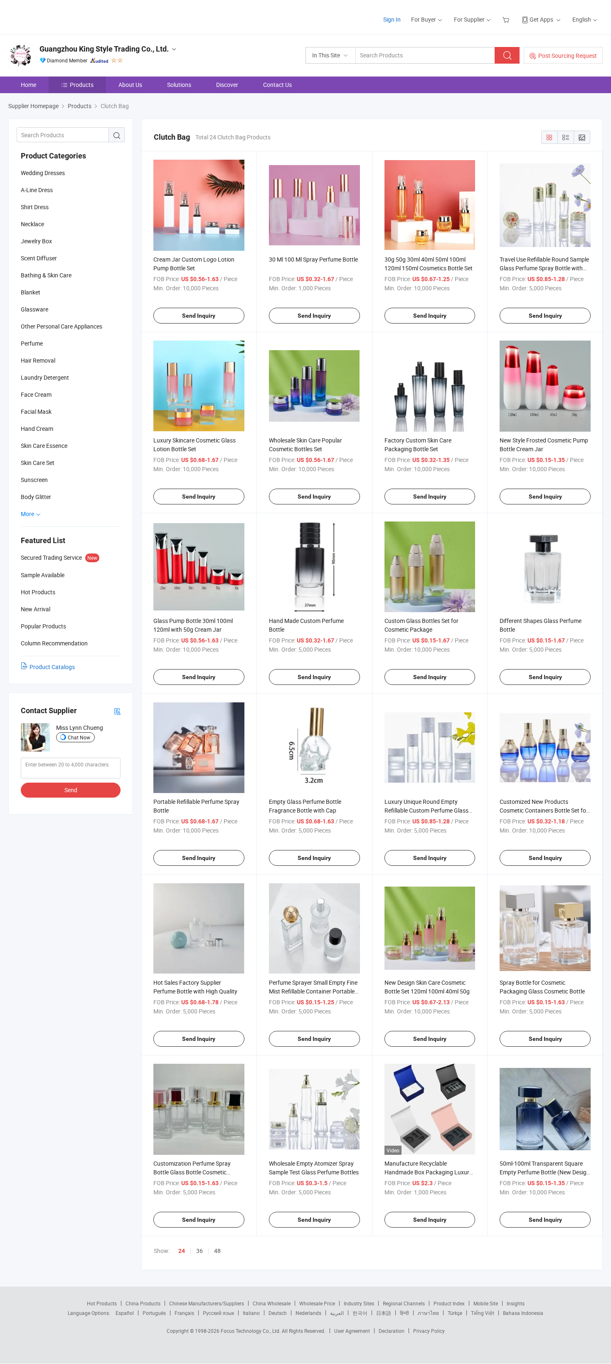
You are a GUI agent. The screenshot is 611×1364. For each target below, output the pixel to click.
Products (82, 85)
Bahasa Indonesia (523, 1313)
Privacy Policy (429, 1330)
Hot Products (102, 1303)
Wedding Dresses (43, 173)
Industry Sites (359, 1303)
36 (199, 1251)
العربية (337, 1313)
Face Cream (36, 394)
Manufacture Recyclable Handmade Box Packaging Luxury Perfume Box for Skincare (428, 1172)
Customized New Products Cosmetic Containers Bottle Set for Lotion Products (544, 810)
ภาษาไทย (428, 1313)
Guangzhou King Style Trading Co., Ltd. (104, 48)
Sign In (392, 19)
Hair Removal (38, 360)
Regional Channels (404, 1303)
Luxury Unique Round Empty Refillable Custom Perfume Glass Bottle (426, 810)
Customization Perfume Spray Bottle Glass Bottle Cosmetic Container (192, 1172)
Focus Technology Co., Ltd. (251, 1330)
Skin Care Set (37, 463)
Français (184, 1313)
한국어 (359, 1313)
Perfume (32, 343)
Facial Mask (36, 411)
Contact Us (277, 85)
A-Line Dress (37, 190)
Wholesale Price (317, 1303)
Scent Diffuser (39, 258)
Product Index (449, 1303)
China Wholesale (272, 1303)
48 (217, 1251)
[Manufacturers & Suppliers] (61, 16)
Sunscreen (34, 480)
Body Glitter (36, 497)
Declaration (391, 1330)
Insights (516, 1303)
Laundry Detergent (45, 377)
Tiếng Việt (482, 1313)
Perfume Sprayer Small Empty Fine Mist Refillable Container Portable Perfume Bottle (313, 991)
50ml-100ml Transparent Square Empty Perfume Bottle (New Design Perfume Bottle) (545, 1172)
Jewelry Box (36, 241)
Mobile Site (485, 1303)
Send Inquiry (198, 315)
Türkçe (455, 1313)
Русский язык (218, 1313)
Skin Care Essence (44, 446)
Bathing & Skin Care (46, 275)
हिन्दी (404, 1313)
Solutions (179, 85)
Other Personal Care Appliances (61, 326)
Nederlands (308, 1313)
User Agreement (352, 1330)
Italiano (251, 1313)
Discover (227, 85)
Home (28, 85)
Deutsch (278, 1313)
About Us (130, 85)
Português (154, 1313)
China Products (143, 1303)
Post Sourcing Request (567, 55)
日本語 (383, 1313)
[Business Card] (117, 711)
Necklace (32, 224)
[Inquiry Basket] (507, 19)
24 (181, 1251)
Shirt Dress (35, 207)
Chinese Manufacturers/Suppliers (206, 1303)
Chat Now (79, 737)
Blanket (30, 292)
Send (70, 790)
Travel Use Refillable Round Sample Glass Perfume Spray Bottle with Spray (544, 268)
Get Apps (541, 19)
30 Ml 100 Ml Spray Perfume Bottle (313, 259)
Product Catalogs (52, 667)
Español (125, 1313)
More (28, 514)
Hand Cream (37, 428)
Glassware (34, 309)
